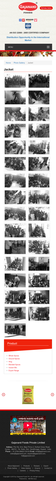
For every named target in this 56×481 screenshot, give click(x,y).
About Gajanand (13, 466)
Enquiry (37, 468)
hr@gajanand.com (28, 455)
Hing (10, 361)
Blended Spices (14, 364)
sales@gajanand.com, (18, 453)
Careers (23, 470)
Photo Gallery (12, 468)
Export (46, 466)
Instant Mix (13, 367)
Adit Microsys (32, 479)
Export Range (14, 370)
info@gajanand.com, (43, 451)
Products (26, 466)
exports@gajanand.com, (36, 453)
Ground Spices (14, 358)
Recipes (37, 466)
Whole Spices (14, 355)
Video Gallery (26, 468)
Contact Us (48, 468)
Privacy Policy (35, 470)
